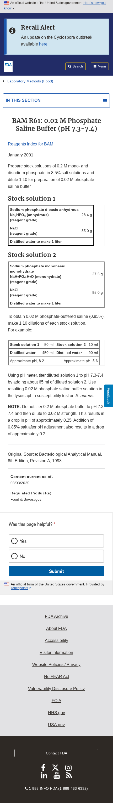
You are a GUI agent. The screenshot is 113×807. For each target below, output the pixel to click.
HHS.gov (56, 712)
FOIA (56, 700)
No (22, 556)
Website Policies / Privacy (56, 664)
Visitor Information (56, 652)
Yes (23, 541)
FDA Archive (56, 616)
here (43, 44)
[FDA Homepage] (8, 66)
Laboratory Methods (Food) (30, 81)
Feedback (108, 396)
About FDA (56, 628)
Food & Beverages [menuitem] (25, 499)
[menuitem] (56, 481)
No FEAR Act (56, 676)
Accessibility (56, 640)
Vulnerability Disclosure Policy (56, 688)
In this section (23, 100)
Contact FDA (56, 753)
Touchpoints (19, 588)
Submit (56, 571)
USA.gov (56, 725)
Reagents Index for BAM (30, 144)
